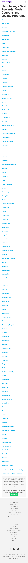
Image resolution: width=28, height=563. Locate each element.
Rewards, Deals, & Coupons (14, 530)
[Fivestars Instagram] (10, 549)
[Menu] (25, 2)
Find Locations (14, 528)
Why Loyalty (14, 504)
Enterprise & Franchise (14, 512)
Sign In (14, 526)
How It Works (14, 506)
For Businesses (14, 502)
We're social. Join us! (14, 546)
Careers (14, 536)
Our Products (14, 508)
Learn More (14, 494)
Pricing (14, 510)
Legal (14, 540)
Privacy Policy (14, 538)
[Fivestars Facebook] (14, 549)
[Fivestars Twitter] (18, 549)
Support (14, 519)
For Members (14, 524)
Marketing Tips (13, 514)
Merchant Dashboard (14, 516)
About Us (14, 534)
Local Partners (14, 532)
